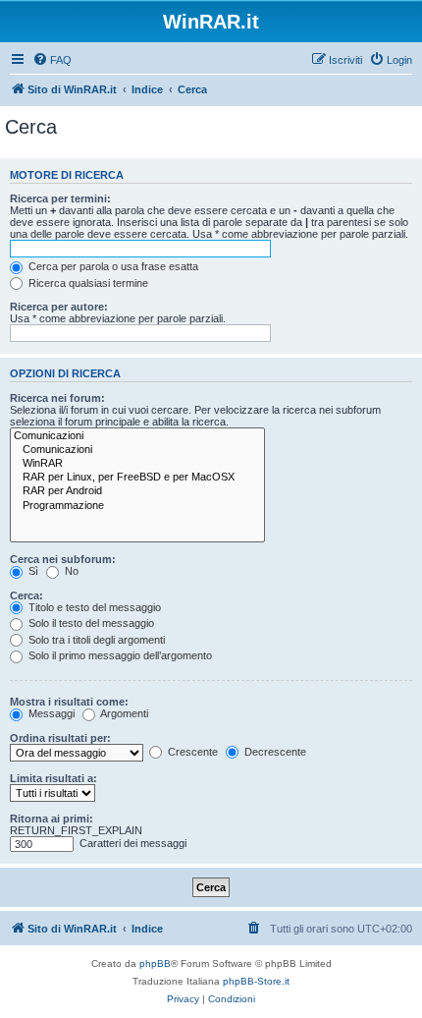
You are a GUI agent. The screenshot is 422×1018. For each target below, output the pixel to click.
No (70, 571)
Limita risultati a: (53, 778)
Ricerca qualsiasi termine (87, 283)
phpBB (155, 963)
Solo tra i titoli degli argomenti (95, 640)
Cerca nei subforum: (63, 559)
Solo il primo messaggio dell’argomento (119, 655)
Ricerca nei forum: (57, 398)
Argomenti (123, 713)
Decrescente (273, 752)
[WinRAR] (137, 464)
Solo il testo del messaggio (90, 623)
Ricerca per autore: (59, 306)
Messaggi (50, 713)
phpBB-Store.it (256, 981)
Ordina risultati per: (60, 738)
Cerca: (26, 595)
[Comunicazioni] (137, 436)
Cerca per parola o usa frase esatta (112, 266)
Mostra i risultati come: (69, 701)
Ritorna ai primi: (51, 818)
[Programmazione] (137, 506)
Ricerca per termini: (60, 198)
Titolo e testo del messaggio (93, 607)
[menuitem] (52, 60)
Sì (32, 571)
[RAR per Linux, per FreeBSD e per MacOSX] (137, 477)
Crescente (191, 752)
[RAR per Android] (137, 491)
